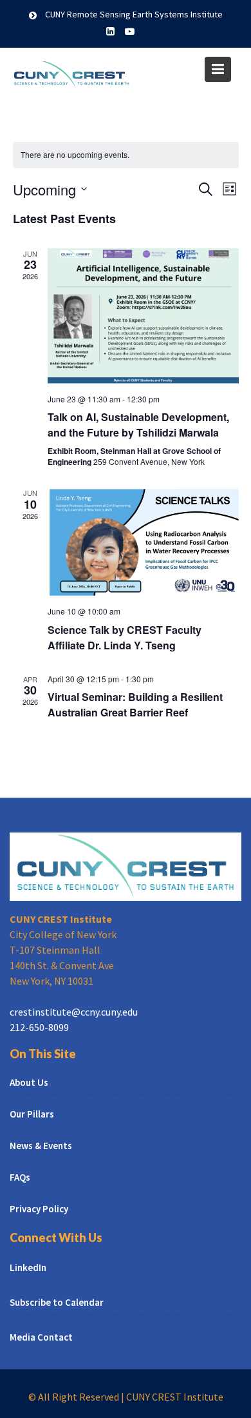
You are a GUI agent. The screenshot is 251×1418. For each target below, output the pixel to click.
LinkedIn (28, 1267)
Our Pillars (32, 1114)
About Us (29, 1082)
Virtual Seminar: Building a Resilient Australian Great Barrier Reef (135, 704)
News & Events (41, 1145)
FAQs (20, 1177)
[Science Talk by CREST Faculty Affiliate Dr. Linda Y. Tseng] (143, 541)
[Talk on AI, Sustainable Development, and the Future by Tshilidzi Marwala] (143, 316)
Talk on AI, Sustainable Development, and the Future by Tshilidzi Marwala (138, 424)
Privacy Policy (39, 1209)
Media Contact (41, 1337)
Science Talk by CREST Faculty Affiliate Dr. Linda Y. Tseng (124, 637)
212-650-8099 (39, 1027)
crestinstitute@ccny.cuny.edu (74, 1011)
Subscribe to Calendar (57, 1302)
